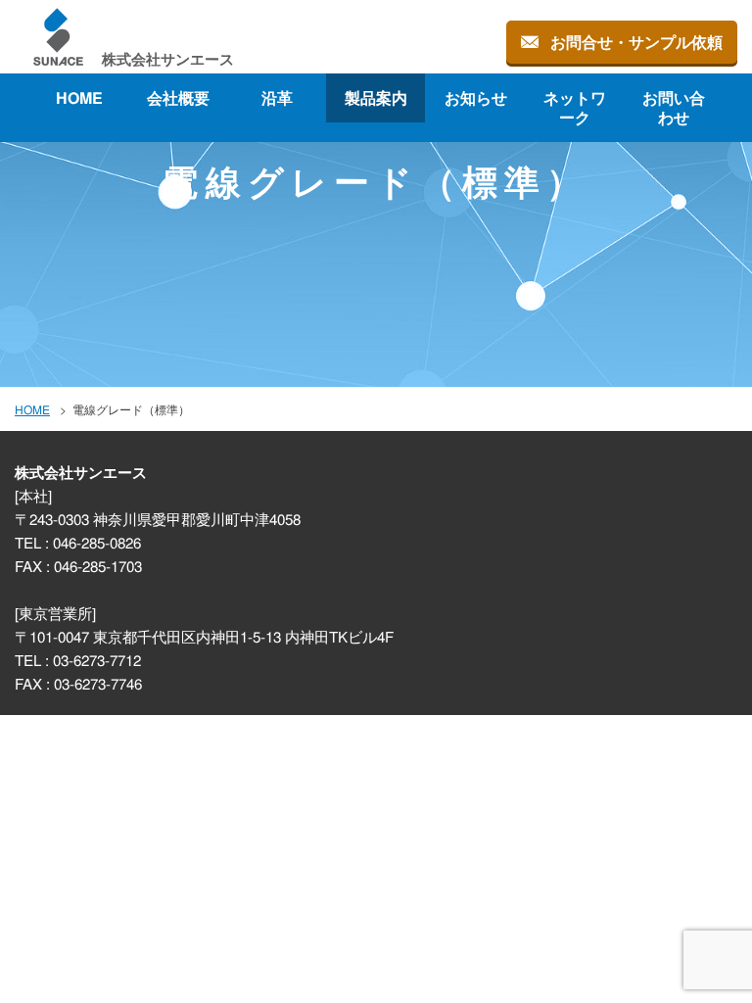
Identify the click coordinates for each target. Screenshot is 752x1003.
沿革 (277, 97)
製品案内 (376, 97)
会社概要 (178, 97)
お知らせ (475, 97)
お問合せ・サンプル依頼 (636, 41)
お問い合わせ (672, 107)
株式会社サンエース (168, 58)
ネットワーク (573, 107)
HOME (79, 97)
